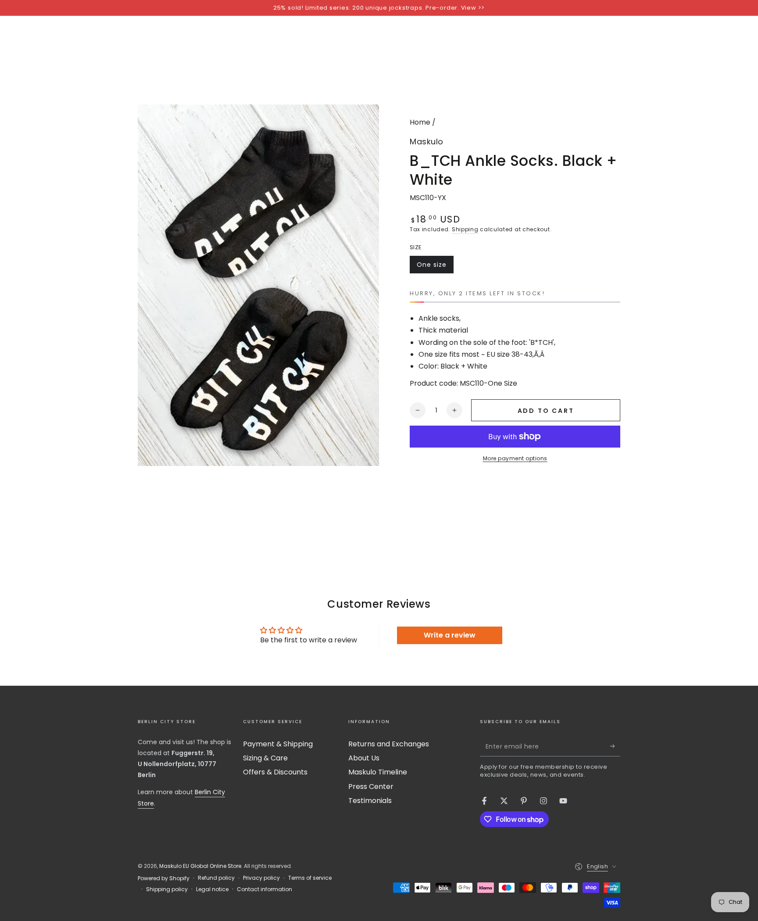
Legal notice (212, 889)
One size (435, 266)
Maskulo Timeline (377, 772)
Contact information (264, 889)
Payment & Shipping (278, 744)
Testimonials (370, 801)
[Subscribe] (615, 746)
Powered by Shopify (164, 878)
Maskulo (426, 141)
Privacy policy (261, 878)
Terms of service (310, 878)
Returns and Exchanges (388, 744)
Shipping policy (167, 889)
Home (420, 122)
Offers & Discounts (275, 772)
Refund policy (216, 878)
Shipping (465, 229)
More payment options (515, 458)
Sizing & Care (265, 758)
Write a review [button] (450, 635)
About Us (363, 758)
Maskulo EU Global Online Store (200, 866)
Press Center (370, 786)
